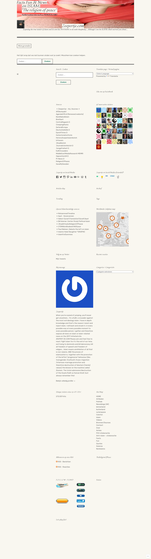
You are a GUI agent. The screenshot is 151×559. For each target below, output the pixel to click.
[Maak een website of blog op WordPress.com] (17, 74)
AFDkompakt (61, 112)
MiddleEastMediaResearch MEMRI (69, 153)
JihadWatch (61, 143)
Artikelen (100, 399)
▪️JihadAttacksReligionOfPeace (69, 224)
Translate (114, 76)
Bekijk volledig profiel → (65, 381)
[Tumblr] (85, 177)
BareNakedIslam (62, 117)
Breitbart (59, 119)
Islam (98, 417)
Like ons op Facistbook (104, 92)
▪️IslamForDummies (64, 234)
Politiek (99, 402)
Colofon (99, 415)
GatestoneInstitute (64, 135)
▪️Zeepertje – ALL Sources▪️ (68, 109)
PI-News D (60, 159)
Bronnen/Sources (103, 423)
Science (99, 446)
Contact (99, 425)
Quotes (99, 444)
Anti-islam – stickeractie (106, 436)
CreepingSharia (62, 125)
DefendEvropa (62, 127)
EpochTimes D (61, 132)
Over (98, 428)
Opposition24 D (62, 156)
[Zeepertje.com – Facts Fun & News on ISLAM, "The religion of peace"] (75, 15)
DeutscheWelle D (63, 130)
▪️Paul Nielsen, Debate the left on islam (72, 229)
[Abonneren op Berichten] (56, 462)
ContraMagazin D (63, 122)
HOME (98, 396)
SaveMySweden (62, 164)
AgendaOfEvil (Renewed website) (70, 114)
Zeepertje (59, 311)
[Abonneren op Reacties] (56, 467)
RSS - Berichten (64, 462)
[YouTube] (75, 177)
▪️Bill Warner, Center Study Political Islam (73, 221)
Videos (99, 420)
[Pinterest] (68, 177)
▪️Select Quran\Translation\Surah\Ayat (72, 219)
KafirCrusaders (62, 151)
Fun (97, 441)
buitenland (100, 409)
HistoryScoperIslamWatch (66, 138)
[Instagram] (64, 177)
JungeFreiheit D (62, 148)
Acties (98, 430)
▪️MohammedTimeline (65, 213)
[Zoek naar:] (29, 61)
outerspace (101, 412)
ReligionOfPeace (63, 161)
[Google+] (78, 177)
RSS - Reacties (64, 467)
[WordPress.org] (82, 177)
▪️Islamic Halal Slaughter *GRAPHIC (70, 232)
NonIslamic (100, 449)
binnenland (100, 407)
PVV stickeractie (103, 433)
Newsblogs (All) (102, 404)
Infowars (59, 140)
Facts (98, 438)
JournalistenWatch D (64, 146)
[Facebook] (57, 177)
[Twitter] (61, 177)
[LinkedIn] (71, 177)
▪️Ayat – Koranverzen (65, 216)
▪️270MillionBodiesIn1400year (68, 226)
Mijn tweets (61, 259)
